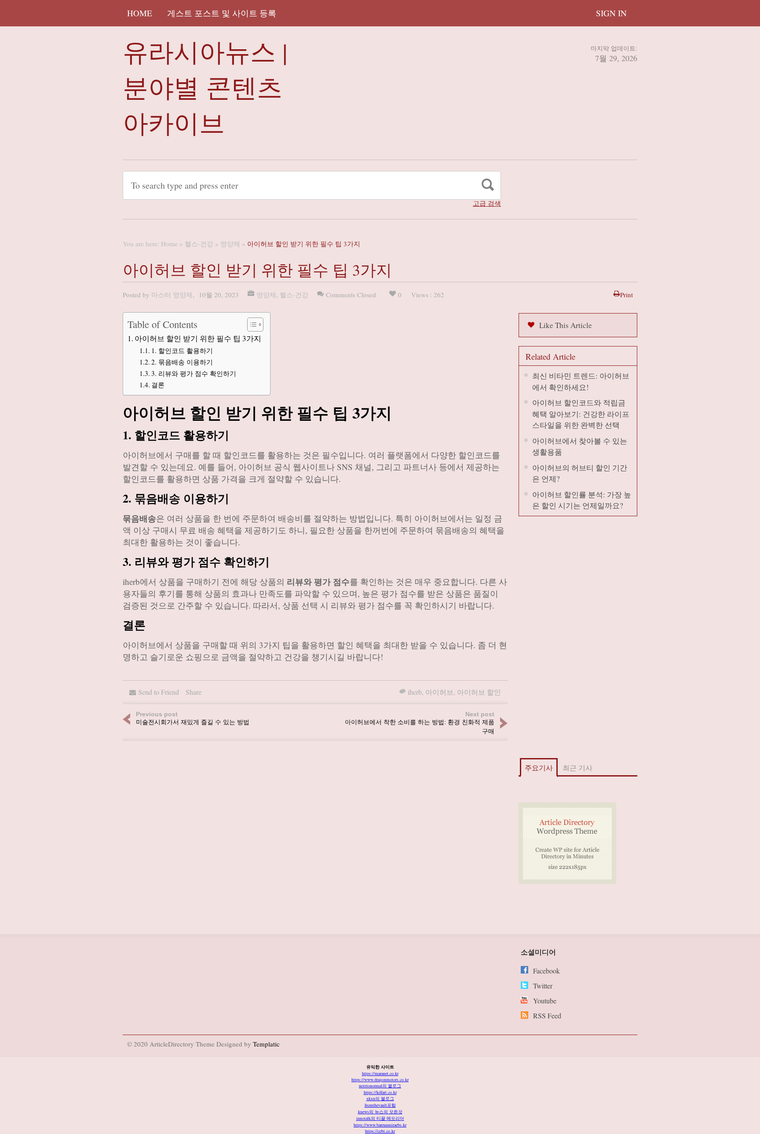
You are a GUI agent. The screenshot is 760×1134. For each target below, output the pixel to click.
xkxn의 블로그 (380, 1098)
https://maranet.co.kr (380, 1073)
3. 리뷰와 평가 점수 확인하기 (193, 373)
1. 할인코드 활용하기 (182, 350)
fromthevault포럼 (380, 1105)
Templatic (266, 1043)
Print (626, 294)
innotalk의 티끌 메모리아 (380, 1118)
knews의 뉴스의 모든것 (380, 1111)
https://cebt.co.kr (380, 1131)
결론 (157, 384)
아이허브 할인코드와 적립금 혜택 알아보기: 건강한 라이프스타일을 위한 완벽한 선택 (580, 413)
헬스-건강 (199, 243)
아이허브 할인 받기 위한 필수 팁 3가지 (198, 338)
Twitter (542, 985)
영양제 (230, 243)
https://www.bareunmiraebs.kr (380, 1125)
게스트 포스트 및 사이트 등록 (221, 12)
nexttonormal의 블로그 (380, 1086)
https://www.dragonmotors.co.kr (380, 1079)
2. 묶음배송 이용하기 (182, 361)
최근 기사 (577, 767)
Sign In (611, 12)
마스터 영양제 (172, 294)
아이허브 (439, 691)
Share (193, 691)
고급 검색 (487, 203)
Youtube (544, 1000)
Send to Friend (158, 691)
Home (139, 12)
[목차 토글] (251, 324)
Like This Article (565, 325)
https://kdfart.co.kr (380, 1092)
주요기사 (539, 767)
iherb (415, 691)
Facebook (546, 970)
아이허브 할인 (479, 691)
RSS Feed (547, 1015)
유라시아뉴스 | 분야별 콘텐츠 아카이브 (205, 86)
